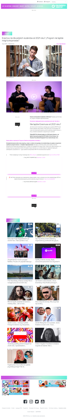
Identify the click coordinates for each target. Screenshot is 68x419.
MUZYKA (27, 6)
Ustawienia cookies (62, 408)
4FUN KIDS (40, 6)
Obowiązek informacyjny (34, 408)
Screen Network (30, 411)
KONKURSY (15, 6)
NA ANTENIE (8, 6)
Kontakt (12, 408)
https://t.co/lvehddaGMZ (49, 179)
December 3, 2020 (41, 157)
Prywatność (25, 408)
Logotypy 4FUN (19, 408)
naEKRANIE (38, 411)
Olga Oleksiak (62, 43)
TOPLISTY (33, 6)
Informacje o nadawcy (53, 408)
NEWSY (22, 6)
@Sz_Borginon (33, 154)
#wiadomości (11, 43)
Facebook (40, 1)
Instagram (47, 1)
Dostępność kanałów (6, 408)
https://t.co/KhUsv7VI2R (54, 154)
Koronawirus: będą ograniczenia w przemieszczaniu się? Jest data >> (45, 121)
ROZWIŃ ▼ (34, 195)
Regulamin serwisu (44, 408)
